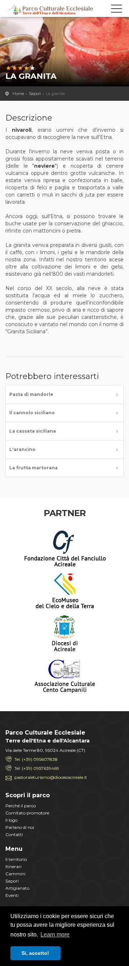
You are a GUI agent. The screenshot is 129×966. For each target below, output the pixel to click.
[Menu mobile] (116, 10)
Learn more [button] (55, 934)
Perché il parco (20, 805)
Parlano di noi (19, 827)
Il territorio (16, 859)
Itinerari (13, 866)
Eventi (12, 895)
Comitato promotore (27, 813)
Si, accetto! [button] (35, 953)
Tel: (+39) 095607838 (36, 759)
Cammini (15, 873)
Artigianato (17, 888)
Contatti (14, 834)
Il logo (11, 820)
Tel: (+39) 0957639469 (36, 768)
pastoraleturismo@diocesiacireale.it (50, 777)
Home (18, 93)
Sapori (35, 93)
